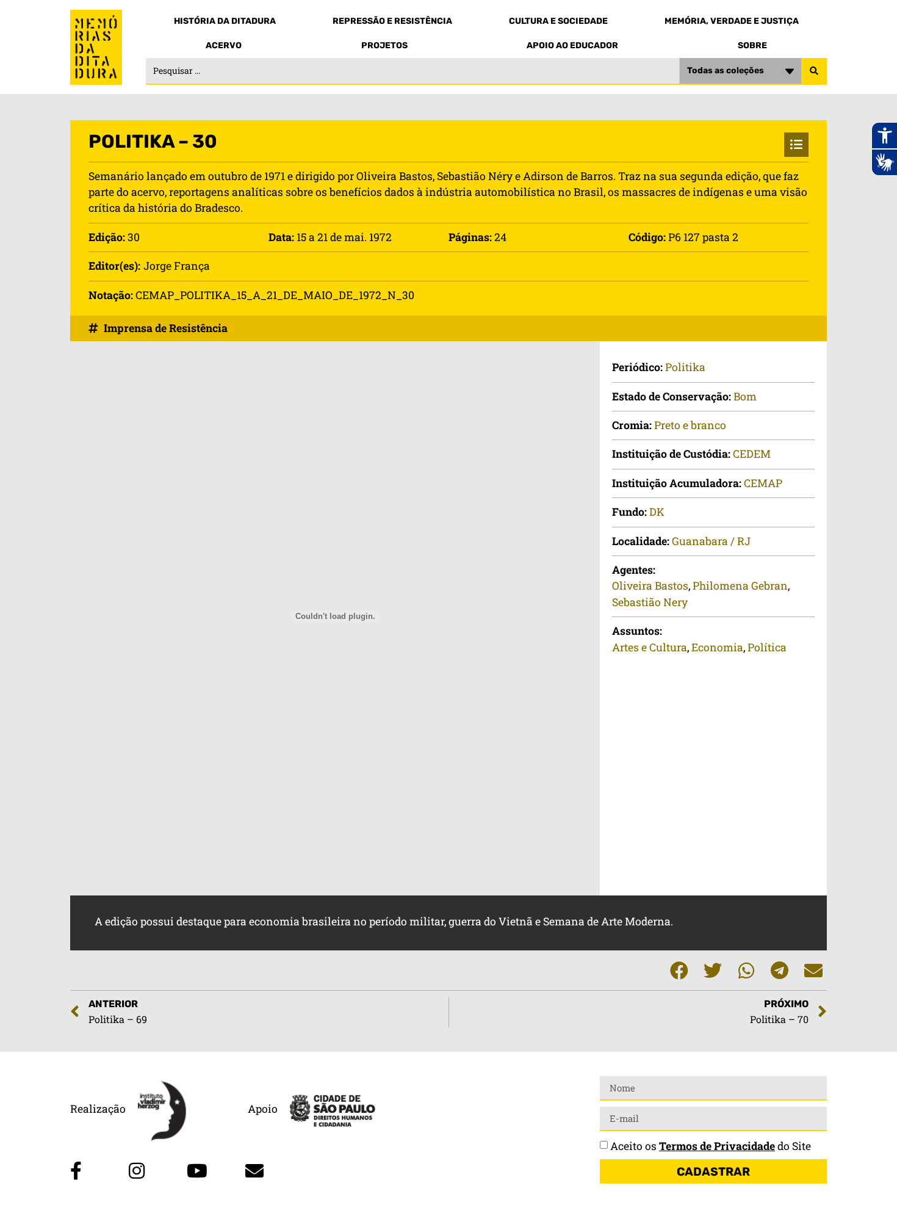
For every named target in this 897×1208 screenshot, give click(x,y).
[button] (679, 970)
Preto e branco (690, 425)
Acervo (224, 45)
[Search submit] (814, 71)
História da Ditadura (225, 21)
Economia (717, 647)
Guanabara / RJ (711, 541)
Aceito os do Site (710, 1146)
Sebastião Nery (650, 602)
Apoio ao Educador (572, 45)
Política (767, 647)
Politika (685, 367)
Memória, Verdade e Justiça (732, 21)
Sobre (752, 45)
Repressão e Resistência (392, 21)
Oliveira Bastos (650, 586)
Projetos (384, 45)
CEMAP (763, 483)
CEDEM (752, 454)
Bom (745, 396)
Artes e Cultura (649, 647)
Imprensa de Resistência (166, 328)
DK (657, 512)
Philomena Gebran (740, 586)
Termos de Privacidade (717, 1146)
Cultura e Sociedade (558, 21)
